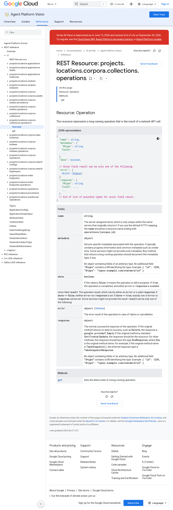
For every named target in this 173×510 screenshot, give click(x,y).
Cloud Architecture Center (121, 471)
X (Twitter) (148, 462)
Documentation (74, 50)
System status (88, 467)
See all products (58, 451)
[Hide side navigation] (40, 504)
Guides (25, 21)
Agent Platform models (149, 39)
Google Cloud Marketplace (57, 463)
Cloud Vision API (86, 39)
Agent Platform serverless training (114, 39)
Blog (144, 451)
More (50, 4)
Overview (9, 21)
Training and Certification (124, 478)
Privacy (71, 490)
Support (59, 21)
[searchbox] (22, 32)
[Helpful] (154, 50)
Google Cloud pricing (60, 456)
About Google (57, 490)
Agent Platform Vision (27, 14)
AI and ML (91, 50)
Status (77, 173)
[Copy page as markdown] (101, 78)
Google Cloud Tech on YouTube (153, 476)
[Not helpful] (159, 50)
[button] (22, 47)
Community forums (90, 451)
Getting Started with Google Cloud (122, 458)
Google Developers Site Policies (140, 421)
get (60, 380)
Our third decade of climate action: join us (73, 495)
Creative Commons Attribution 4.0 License (141, 417)
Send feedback (149, 63)
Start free (159, 14)
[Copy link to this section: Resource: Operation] (98, 113)
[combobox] (90, 4)
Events (145, 456)
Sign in (165, 4)
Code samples (119, 464)
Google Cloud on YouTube (150, 468)
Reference (42, 21)
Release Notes (88, 462)
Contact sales (57, 470)
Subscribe (133, 502)
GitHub (114, 451)
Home (59, 50)
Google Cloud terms (103, 490)
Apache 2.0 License (95, 421)
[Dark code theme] (158, 138)
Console (119, 4)
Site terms (83, 490)
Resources (76, 21)
